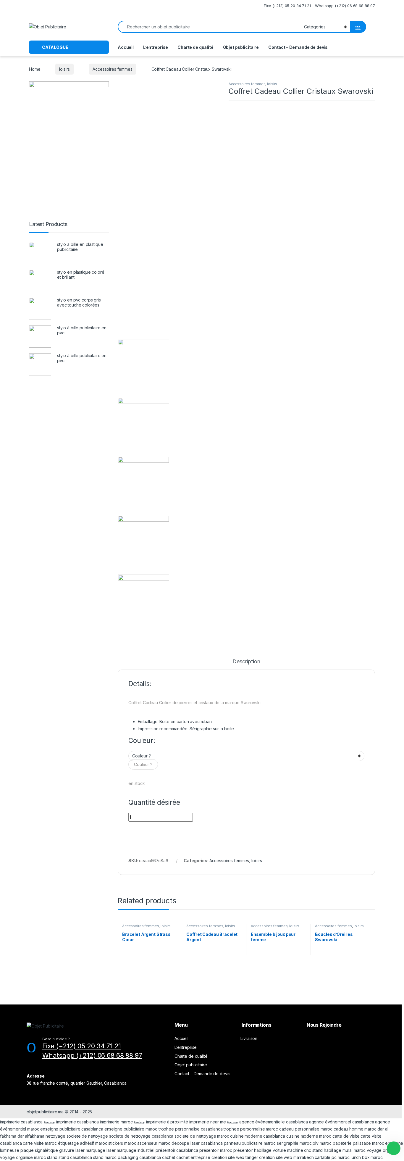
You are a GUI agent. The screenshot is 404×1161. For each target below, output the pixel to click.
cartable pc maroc (332, 1157)
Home (34, 69)
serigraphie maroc (294, 1143)
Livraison (248, 1038)
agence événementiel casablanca (341, 1121)
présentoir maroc (215, 1150)
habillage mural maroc (345, 1150)
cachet (168, 1157)
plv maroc (322, 1143)
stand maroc (105, 1157)
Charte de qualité (195, 47)
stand (318, 1150)
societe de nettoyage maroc (201, 1136)
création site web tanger (234, 1157)
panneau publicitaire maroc (250, 1143)
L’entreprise (155, 47)
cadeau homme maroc (355, 1128)
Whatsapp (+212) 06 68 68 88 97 (92, 1055)
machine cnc (299, 1150)
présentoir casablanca (177, 1150)
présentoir (243, 1150)
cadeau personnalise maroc (306, 1128)
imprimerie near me (207, 1121)
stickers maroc (122, 1143)
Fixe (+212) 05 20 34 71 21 (81, 1046)
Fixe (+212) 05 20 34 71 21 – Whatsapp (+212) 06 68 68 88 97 (319, 5)
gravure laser (72, 1150)
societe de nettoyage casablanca (141, 1136)
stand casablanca (75, 1157)
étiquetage (69, 1143)
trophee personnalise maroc (251, 1128)
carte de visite (346, 1136)
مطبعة (49, 1121)
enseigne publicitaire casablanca (71, 1128)
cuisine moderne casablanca (257, 1136)
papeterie (342, 1143)
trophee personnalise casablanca (191, 1128)
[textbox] (143, 764)
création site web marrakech (286, 1157)
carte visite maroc (39, 1143)
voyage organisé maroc (23, 1157)
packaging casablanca (139, 1157)
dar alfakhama (30, 1136)
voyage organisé (383, 1150)
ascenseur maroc (153, 1143)
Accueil (126, 47)
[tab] (246, 664)
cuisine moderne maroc (308, 1136)
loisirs (64, 69)
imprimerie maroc (116, 1121)
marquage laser (101, 1150)
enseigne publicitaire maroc (130, 1128)
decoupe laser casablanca (197, 1143)
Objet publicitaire (241, 47)
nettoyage (55, 1136)
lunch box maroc (367, 1157)
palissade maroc (368, 1143)
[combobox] (143, 764)
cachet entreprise (193, 1157)
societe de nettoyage (87, 1136)
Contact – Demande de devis (298, 47)
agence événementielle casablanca (273, 1121)
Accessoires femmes (112, 69)
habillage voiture (270, 1150)
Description (246, 662)
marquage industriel (136, 1150)
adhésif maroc (93, 1143)
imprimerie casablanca (21, 1121)
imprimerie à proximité (167, 1121)
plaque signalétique (39, 1150)
